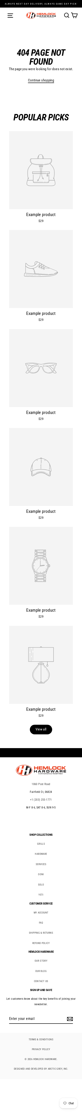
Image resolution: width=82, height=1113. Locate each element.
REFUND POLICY (41, 943)
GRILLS (41, 843)
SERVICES (41, 864)
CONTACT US (41, 981)
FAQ (41, 922)
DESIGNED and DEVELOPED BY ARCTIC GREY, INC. (41, 1068)
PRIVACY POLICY (41, 1049)
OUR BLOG (41, 971)
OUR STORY (41, 960)
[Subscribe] (69, 1019)
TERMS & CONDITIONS (41, 1039)
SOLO (41, 884)
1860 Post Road (41, 784)
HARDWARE (41, 853)
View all (41, 729)
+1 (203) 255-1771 (41, 799)
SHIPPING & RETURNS (41, 932)
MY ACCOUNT (41, 912)
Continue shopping (41, 80)
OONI (41, 874)
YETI (41, 894)
